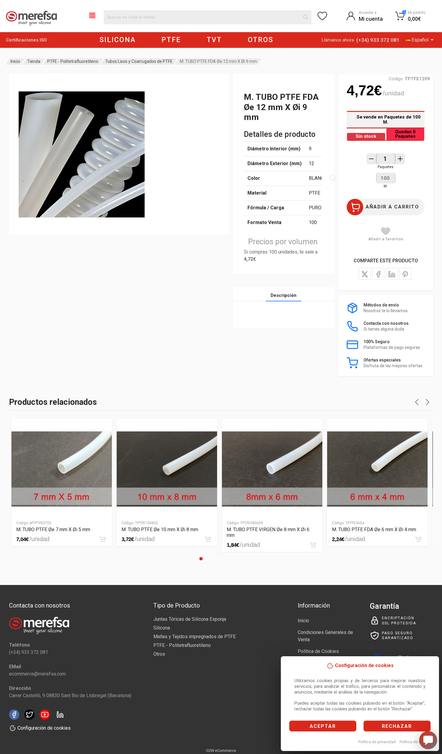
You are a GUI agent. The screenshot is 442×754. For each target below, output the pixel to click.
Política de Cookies (318, 651)
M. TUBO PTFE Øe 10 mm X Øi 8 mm (159, 529)
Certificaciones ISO (26, 40)
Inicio (15, 61)
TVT (214, 40)
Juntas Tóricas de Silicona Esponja (189, 619)
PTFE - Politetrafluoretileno (72, 61)
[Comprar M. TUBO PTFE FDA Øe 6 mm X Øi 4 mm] (418, 539)
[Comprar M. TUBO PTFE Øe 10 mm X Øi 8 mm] (207, 539)
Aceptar (323, 726)
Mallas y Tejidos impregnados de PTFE (194, 636)
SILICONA (118, 40)
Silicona (161, 628)
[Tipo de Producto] (92, 15)
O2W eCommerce (221, 750)
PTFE (171, 40)
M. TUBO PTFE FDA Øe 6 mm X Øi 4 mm (374, 529)
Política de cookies (416, 742)
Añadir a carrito (392, 207)
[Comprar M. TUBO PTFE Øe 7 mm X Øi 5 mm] (102, 539)
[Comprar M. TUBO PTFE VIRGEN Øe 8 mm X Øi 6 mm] (313, 545)
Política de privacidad (377, 742)
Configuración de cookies (44, 728)
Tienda (33, 61)
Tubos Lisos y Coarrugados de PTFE (139, 61)
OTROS (260, 40)
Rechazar (397, 726)
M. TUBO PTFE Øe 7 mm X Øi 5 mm (53, 529)
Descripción (283, 295)
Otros (159, 654)
